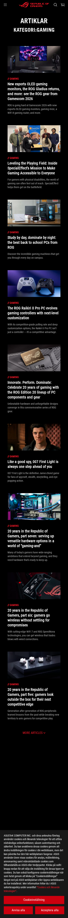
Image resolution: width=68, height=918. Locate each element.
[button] (5, 4)
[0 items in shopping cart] (62, 4)
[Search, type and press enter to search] (55, 4)
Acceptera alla (50, 910)
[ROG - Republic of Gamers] (34, 5)
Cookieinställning (34, 900)
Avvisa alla (18, 910)
